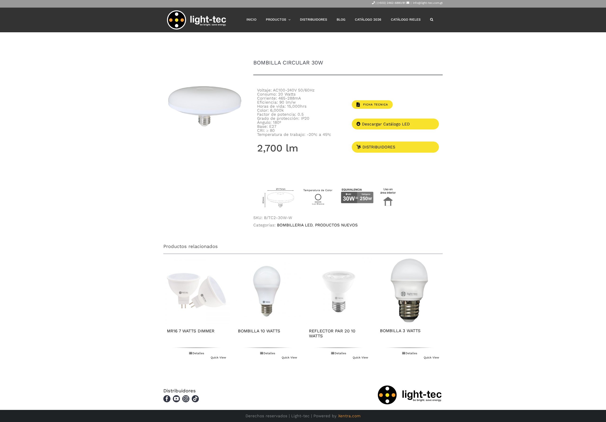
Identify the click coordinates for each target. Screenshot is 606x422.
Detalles (198, 353)
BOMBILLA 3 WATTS (400, 330)
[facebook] (166, 398)
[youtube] (176, 398)
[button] (431, 19)
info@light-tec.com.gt (428, 3)
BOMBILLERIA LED (294, 225)
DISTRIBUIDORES (378, 147)
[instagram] (185, 398)
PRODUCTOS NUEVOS (336, 225)
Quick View (218, 357)
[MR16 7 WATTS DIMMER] (196, 290)
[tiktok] (195, 398)
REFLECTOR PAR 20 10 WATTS (332, 333)
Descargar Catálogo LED (385, 124)
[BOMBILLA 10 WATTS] (267, 290)
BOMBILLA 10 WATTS (259, 330)
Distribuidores (179, 391)
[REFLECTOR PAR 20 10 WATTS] (338, 290)
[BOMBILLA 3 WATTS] (409, 290)
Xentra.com (349, 415)
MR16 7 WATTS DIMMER (190, 330)
